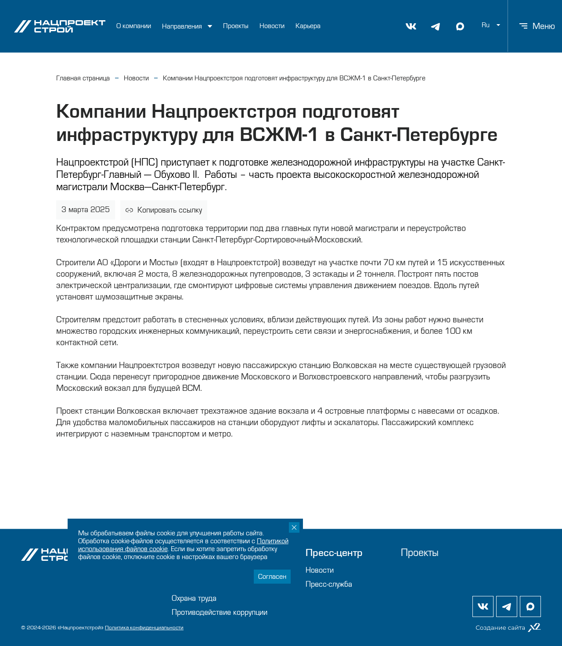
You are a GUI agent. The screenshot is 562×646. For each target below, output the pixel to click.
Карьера (308, 26)
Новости (272, 26)
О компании (133, 26)
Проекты (236, 26)
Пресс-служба (329, 584)
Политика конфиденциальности (144, 627)
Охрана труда (194, 598)
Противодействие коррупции (219, 612)
